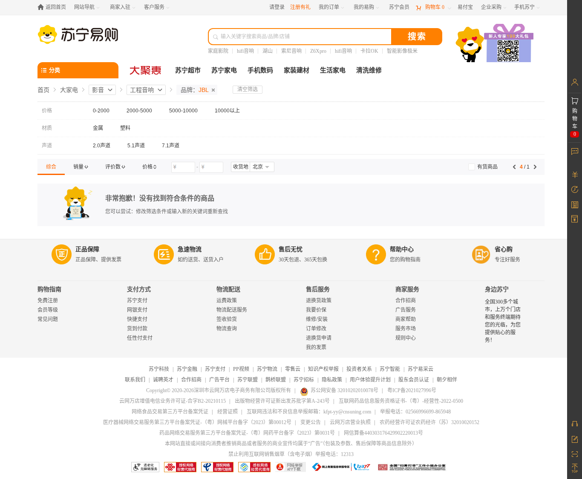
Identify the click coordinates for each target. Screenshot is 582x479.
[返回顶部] (574, 468)
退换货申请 (318, 338)
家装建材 (296, 70)
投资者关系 (359, 369)
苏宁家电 (224, 70)
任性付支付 (140, 338)
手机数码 (260, 70)
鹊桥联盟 (275, 380)
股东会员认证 (413, 380)
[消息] (574, 151)
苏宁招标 (304, 380)
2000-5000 (139, 111)
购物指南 (49, 289)
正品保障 (87, 249)
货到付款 (137, 329)
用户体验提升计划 (370, 380)
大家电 (69, 89)
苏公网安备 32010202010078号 (344, 390)
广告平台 (219, 380)
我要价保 (316, 310)
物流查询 (226, 329)
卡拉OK (369, 51)
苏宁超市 (188, 70)
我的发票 (316, 347)
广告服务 (405, 310)
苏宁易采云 (420, 369)
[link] (51, 167)
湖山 (267, 51)
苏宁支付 (137, 301)
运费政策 (226, 301)
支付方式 (139, 289)
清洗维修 (369, 70)
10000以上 (227, 111)
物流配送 (228, 289)
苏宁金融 (187, 369)
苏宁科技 (159, 369)
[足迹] (574, 189)
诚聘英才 (163, 380)
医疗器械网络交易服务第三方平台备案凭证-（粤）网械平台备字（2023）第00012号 (197, 422)
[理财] (574, 174)
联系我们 (135, 380)
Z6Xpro (318, 51)
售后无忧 (291, 249)
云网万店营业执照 (350, 422)
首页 (43, 89)
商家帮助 (405, 319)
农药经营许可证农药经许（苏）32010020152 (429, 422)
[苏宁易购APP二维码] (574, 453)
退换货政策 (318, 301)
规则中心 (405, 338)
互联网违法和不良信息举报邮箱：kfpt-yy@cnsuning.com (309, 412)
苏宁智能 (390, 369)
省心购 (504, 249)
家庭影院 (218, 51)
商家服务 (407, 289)
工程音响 (142, 89)
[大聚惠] (146, 70)
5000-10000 (183, 111)
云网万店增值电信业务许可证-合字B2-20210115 (172, 401)
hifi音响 (245, 51)
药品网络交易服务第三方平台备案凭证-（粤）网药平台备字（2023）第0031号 (247, 433)
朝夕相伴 (447, 380)
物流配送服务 (231, 310)
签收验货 (226, 319)
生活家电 (333, 70)
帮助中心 (402, 249)
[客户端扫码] (495, 44)
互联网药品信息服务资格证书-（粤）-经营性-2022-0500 (401, 401)
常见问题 (47, 319)
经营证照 (227, 412)
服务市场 (405, 329)
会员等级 (47, 310)
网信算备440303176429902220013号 (383, 433)
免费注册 (47, 301)
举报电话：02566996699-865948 (415, 412)
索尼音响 (291, 51)
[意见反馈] (574, 438)
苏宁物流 (267, 369)
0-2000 (101, 111)
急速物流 (190, 249)
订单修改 (316, 329)
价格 (47, 111)
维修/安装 (317, 319)
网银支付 (137, 310)
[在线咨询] (574, 423)
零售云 (292, 369)
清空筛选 (247, 89)
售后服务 (318, 289)
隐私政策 (332, 380)
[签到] (574, 204)
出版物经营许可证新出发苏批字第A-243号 (282, 401)
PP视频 (241, 369)
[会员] (574, 82)
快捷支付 (137, 319)
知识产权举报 (323, 369)
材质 (47, 128)
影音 (98, 89)
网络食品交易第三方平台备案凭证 (170, 412)
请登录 (277, 7)
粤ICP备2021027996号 (411, 390)
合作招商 (405, 301)
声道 (47, 146)
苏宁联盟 (247, 380)
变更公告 (310, 422)
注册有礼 (300, 7)
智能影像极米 (402, 51)
